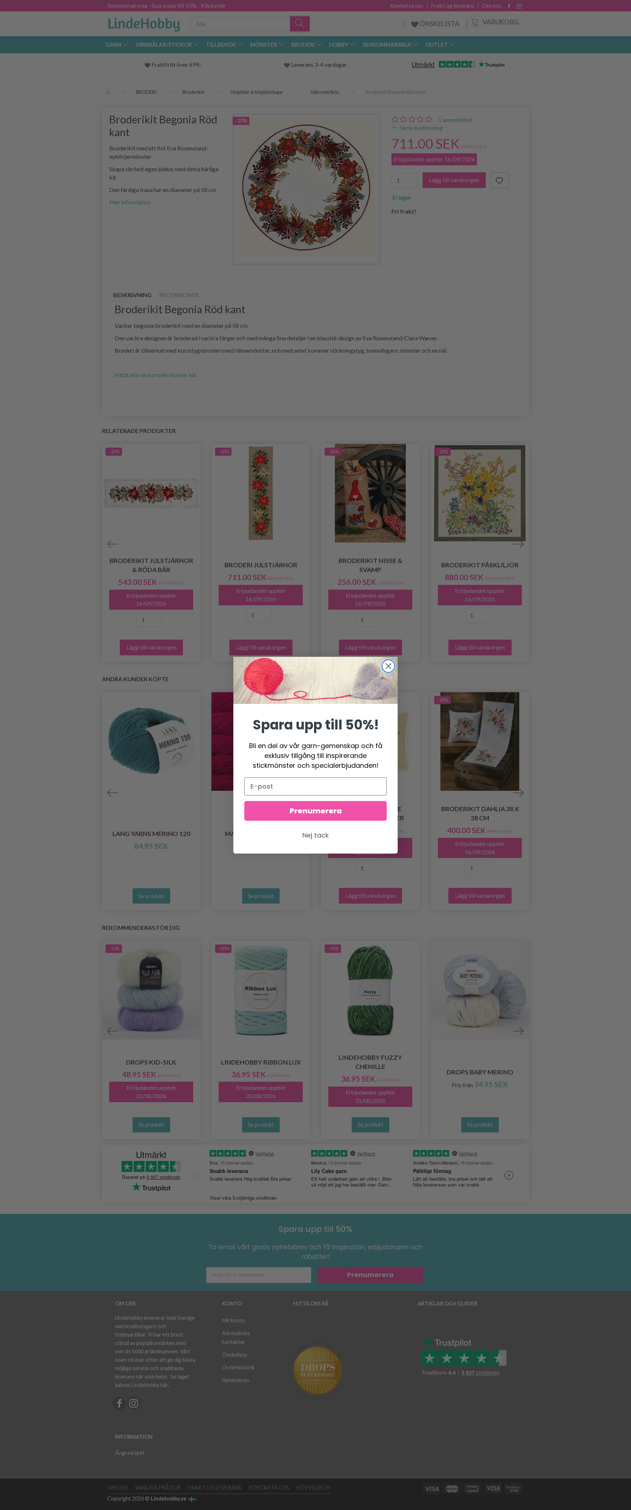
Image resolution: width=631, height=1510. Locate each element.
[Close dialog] (388, 666)
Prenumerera (316, 811)
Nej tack (315, 835)
